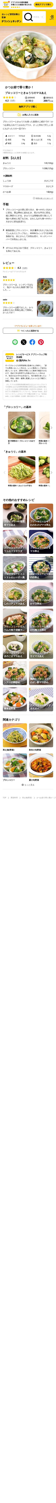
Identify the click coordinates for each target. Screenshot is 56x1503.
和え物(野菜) (27, 798)
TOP (4, 798)
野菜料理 (14, 798)
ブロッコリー (9, 168)
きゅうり (7, 163)
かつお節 (7, 192)
